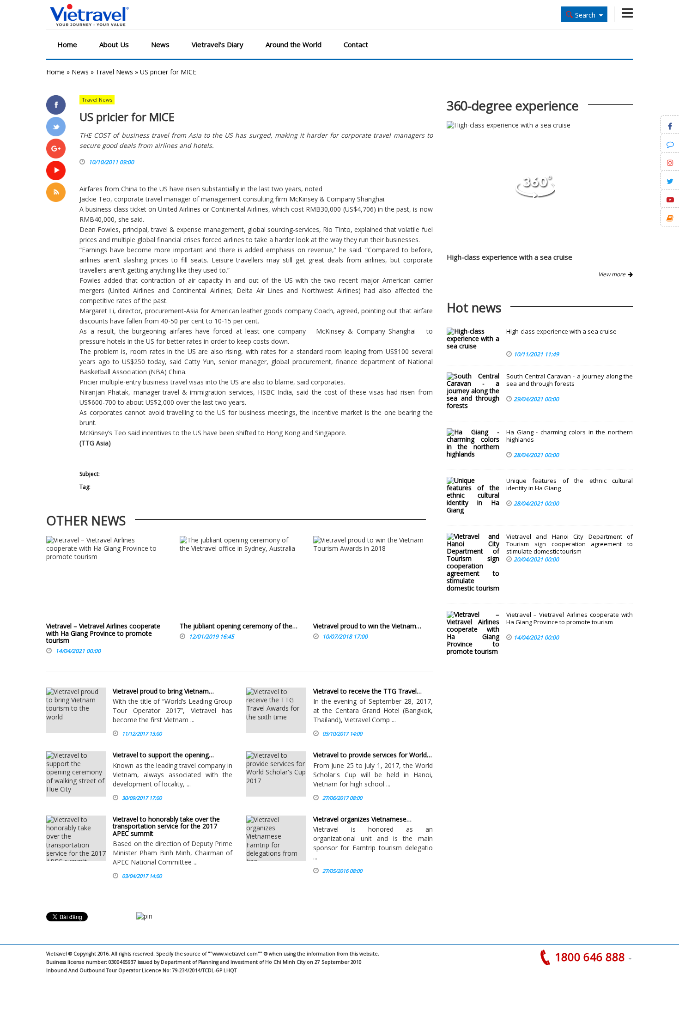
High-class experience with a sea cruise (509, 257)
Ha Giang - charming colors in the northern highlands (569, 436)
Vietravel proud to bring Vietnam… (163, 691)
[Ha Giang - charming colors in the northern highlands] (473, 443)
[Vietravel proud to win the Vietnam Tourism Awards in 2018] (373, 579)
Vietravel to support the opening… (163, 754)
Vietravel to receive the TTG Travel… (367, 691)
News (160, 44)
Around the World (293, 44)
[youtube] (56, 170)
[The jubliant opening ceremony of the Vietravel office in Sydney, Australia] (239, 579)
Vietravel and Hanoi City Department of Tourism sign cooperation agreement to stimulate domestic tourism (569, 544)
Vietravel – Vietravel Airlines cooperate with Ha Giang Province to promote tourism (103, 633)
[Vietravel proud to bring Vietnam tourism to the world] (76, 710)
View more (613, 274)
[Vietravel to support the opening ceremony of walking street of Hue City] (76, 774)
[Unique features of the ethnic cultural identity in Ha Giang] (473, 495)
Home (67, 44)
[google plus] (56, 148)
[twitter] (56, 126)
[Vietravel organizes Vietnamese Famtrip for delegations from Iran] (276, 838)
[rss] (56, 192)
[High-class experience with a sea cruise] (535, 195)
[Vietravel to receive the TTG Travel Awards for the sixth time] (276, 710)
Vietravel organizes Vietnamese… (362, 819)
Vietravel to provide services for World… (372, 754)
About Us (114, 44)
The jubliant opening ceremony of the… (238, 625)
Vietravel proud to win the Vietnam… (367, 625)
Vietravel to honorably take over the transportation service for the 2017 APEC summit (166, 826)
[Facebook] (56, 105)
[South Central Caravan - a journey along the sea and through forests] (473, 390)
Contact (356, 44)
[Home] (89, 15)
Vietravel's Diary (217, 44)
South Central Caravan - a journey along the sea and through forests (569, 380)
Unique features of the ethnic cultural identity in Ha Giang (569, 484)
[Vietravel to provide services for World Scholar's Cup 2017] (276, 774)
